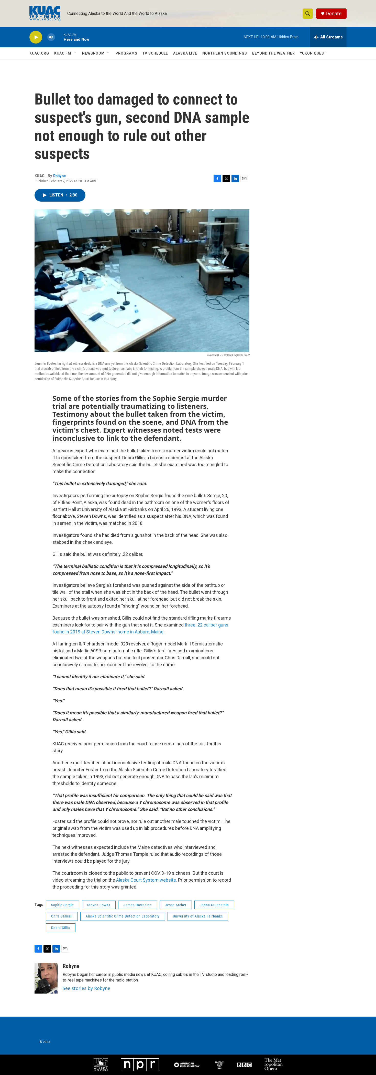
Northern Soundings (224, 53)
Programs (126, 53)
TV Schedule (155, 53)
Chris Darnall (61, 916)
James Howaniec (138, 905)
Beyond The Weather (273, 53)
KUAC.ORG (39, 53)
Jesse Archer (175, 905)
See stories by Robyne (86, 988)
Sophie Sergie (62, 905)
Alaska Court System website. (146, 880)
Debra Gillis (60, 928)
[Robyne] (46, 978)
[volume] (51, 37)
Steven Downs (98, 905)
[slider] (59, 37)
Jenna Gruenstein (214, 905)
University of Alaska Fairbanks (198, 916)
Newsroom (93, 53)
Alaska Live (185, 53)
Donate (333, 13)
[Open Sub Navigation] (75, 53)
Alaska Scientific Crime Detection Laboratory (123, 916)
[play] (36, 37)
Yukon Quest (313, 53)
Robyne (59, 175)
